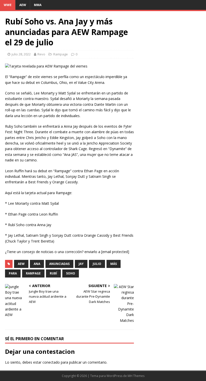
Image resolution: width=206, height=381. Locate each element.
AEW (22, 5)
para (13, 273)
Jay (81, 264)
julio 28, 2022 (21, 54)
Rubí (53, 273)
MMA (37, 5)
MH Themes (136, 376)
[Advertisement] (170, 41)
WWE (8, 5)
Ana (37, 264)
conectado (51, 362)
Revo (41, 54)
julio (97, 264)
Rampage (60, 54)
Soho (70, 273)
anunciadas (59, 264)
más (113, 264)
